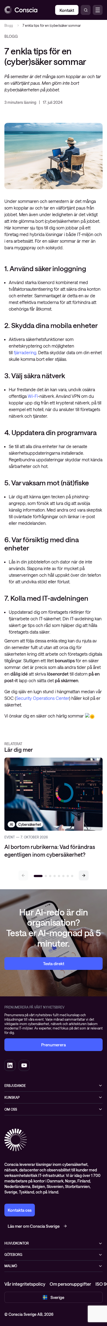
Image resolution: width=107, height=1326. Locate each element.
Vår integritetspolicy (24, 1284)
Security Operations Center (42, 698)
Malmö (10, 1266)
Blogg (8, 25)
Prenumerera (53, 1044)
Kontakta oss (20, 1210)
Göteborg (13, 1254)
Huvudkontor (16, 1243)
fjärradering (25, 352)
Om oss (10, 1109)
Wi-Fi (33, 396)
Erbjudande (15, 1085)
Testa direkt (53, 963)
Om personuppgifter (70, 1284)
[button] (84, 875)
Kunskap (11, 1097)
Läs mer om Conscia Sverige (34, 1226)
